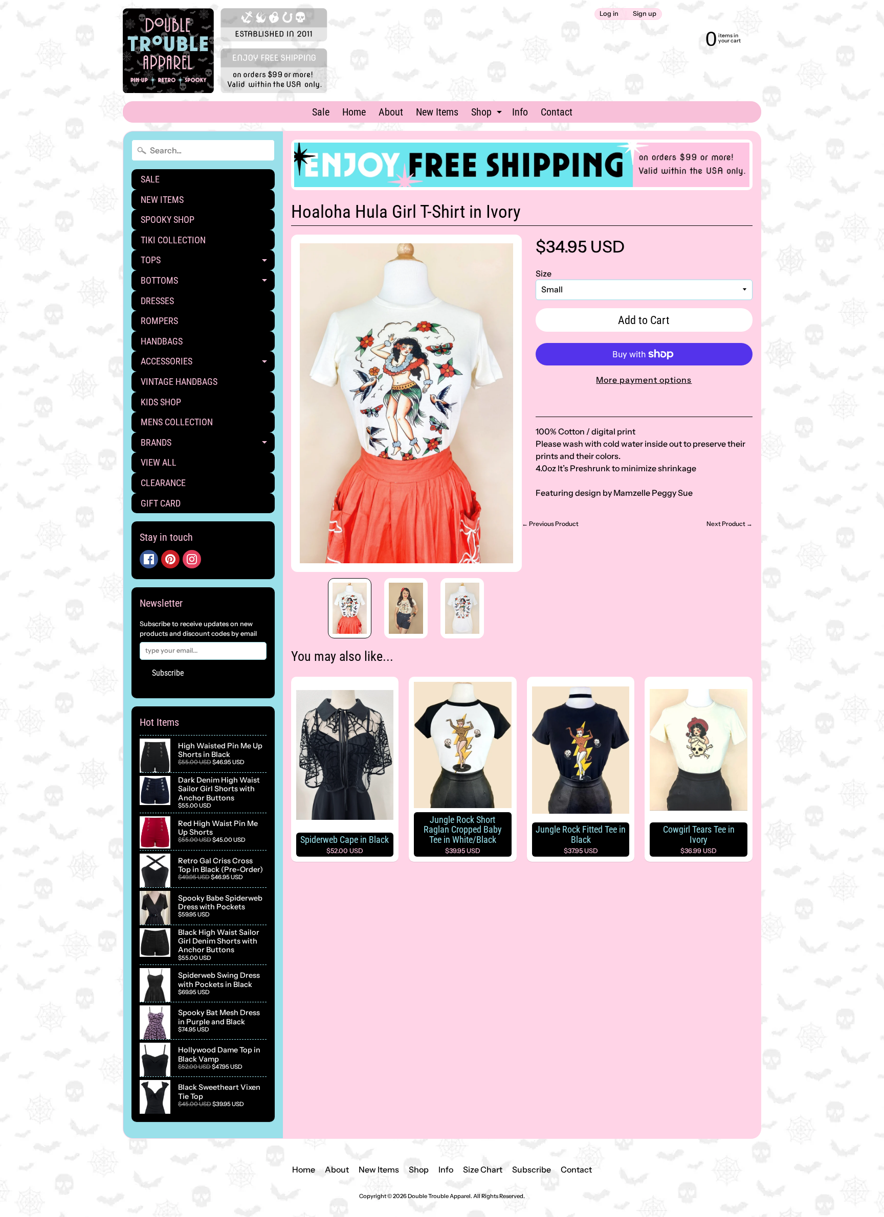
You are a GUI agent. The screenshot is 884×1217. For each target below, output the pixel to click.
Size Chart (482, 1169)
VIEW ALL (158, 462)
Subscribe (168, 673)
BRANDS (208, 445)
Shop (487, 114)
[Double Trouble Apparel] (225, 50)
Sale (320, 112)
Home (354, 112)
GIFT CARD (161, 503)
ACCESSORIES (208, 364)
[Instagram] (192, 559)
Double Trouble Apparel (439, 1196)
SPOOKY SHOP (167, 219)
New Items (437, 112)
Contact (556, 112)
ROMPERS (159, 320)
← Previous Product (550, 523)
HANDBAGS (162, 341)
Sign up (644, 14)
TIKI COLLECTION (173, 240)
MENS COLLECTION (177, 422)
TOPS (208, 262)
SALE (150, 179)
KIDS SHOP (161, 402)
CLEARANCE (163, 482)
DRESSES (157, 300)
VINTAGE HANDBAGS (179, 381)
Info (520, 112)
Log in (609, 14)
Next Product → (729, 523)
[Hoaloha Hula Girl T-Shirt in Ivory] (349, 608)
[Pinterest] (170, 559)
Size (543, 273)
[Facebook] (149, 559)
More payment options (644, 380)
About (391, 112)
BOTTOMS (208, 283)
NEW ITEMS (162, 199)
